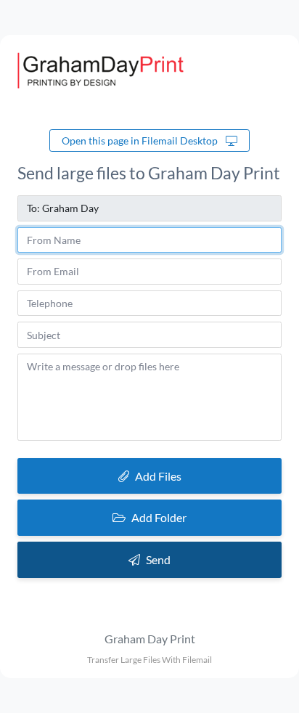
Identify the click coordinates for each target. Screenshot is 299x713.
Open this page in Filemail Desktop (141, 140)
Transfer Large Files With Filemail (149, 659)
